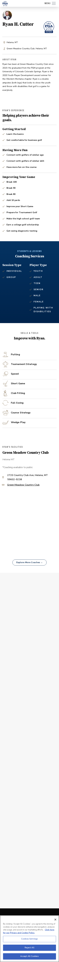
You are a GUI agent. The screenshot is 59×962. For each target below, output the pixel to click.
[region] (29, 938)
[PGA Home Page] (5, 3)
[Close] (55, 919)
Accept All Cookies (29, 956)
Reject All (29, 947)
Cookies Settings (29, 939)
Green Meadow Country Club (23, 485)
